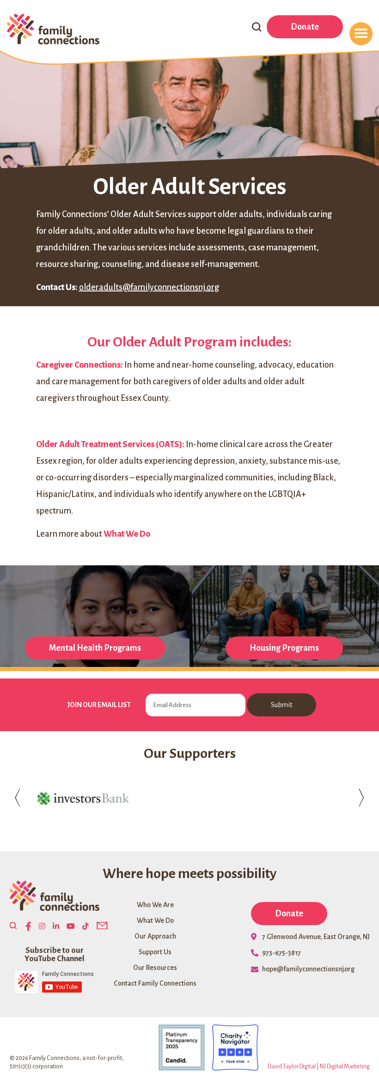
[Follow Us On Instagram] (42, 926)
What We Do (155, 920)
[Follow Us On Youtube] (71, 926)
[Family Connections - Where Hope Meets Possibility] (53, 30)
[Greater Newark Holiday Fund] (189, 798)
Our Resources (155, 967)
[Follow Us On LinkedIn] (56, 926)
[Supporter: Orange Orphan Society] (296, 798)
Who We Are (155, 904)
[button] (13, 926)
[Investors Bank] (83, 798)
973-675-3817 (281, 953)
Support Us (155, 952)
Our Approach (155, 936)
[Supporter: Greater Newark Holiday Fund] (190, 798)
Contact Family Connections (155, 983)
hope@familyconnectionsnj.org (308, 969)
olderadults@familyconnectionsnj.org (149, 287)
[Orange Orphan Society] (296, 798)
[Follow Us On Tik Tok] (85, 926)
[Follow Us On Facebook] (28, 927)
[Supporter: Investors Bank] (83, 798)
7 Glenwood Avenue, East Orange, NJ (316, 936)
